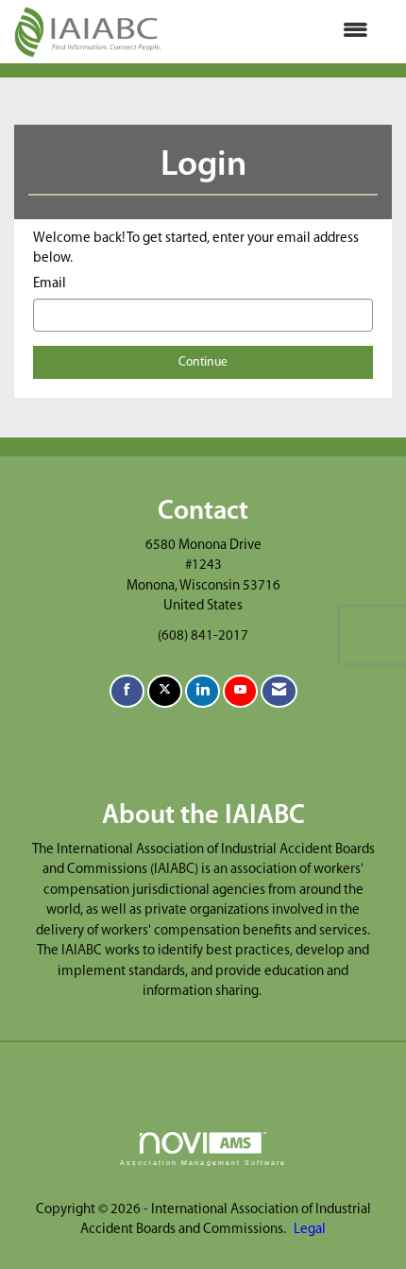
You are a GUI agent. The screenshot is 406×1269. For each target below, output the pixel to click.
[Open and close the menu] (274, 31)
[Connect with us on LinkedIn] (202, 691)
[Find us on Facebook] (127, 691)
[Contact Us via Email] (279, 691)
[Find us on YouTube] (240, 691)
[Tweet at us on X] (164, 691)
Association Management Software (203, 1162)
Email (49, 284)
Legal (310, 1230)
